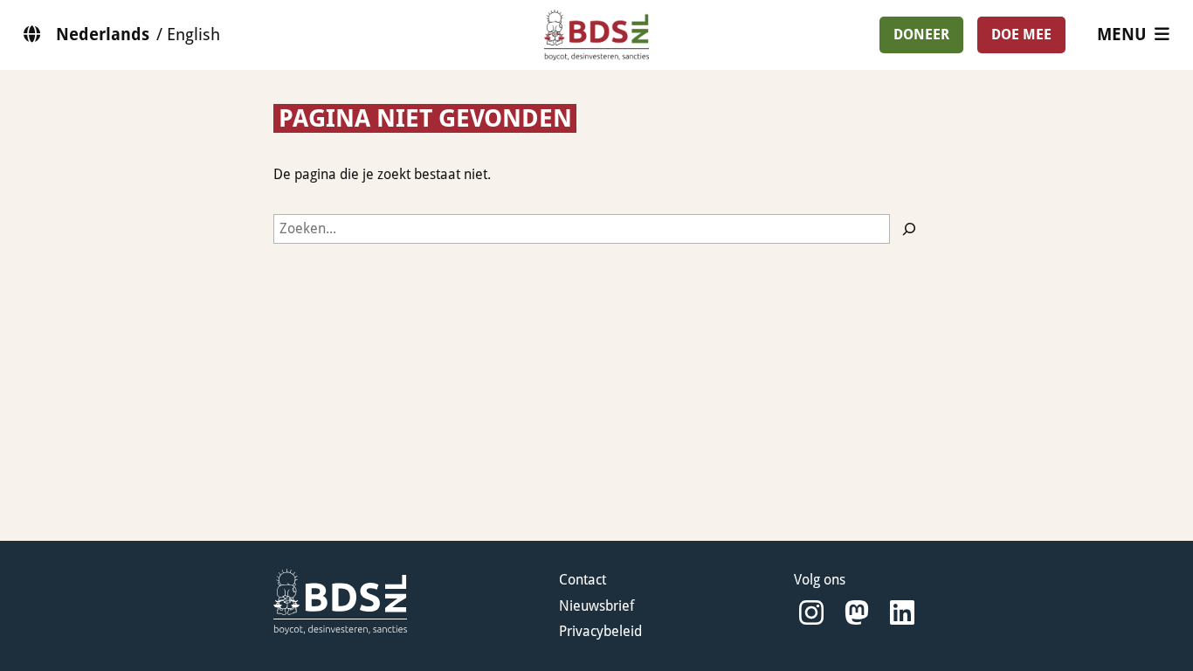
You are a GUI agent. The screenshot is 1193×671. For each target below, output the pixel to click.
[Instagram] (811, 612)
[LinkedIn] (902, 612)
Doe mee (1021, 34)
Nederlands (102, 34)
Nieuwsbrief (596, 606)
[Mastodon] (856, 612)
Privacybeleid (600, 631)
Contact (582, 579)
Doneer (921, 34)
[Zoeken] (909, 229)
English (193, 34)
